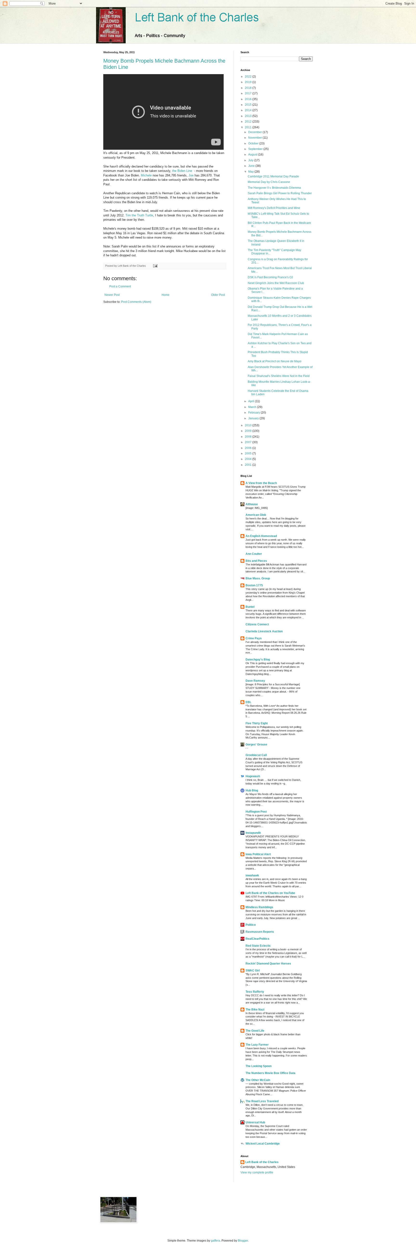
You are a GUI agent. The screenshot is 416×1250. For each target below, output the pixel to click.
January (254, 418)
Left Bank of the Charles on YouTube (270, 893)
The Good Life (255, 1030)
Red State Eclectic (258, 945)
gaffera (215, 1240)
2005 (248, 453)
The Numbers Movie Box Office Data (270, 1073)
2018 (248, 88)
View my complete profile (256, 1172)
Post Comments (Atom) (136, 302)
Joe (191, 175)
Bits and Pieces (256, 561)
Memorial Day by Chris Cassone (269, 182)
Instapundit (253, 833)
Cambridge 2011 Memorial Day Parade (273, 176)
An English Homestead (261, 536)
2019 (248, 82)
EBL (248, 702)
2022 (248, 76)
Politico (251, 924)
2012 (248, 121)
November (255, 137)
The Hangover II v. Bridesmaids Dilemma (274, 187)
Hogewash (253, 776)
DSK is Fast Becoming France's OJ (270, 277)
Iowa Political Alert (258, 854)
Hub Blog (252, 790)
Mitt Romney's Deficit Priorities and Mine (274, 208)
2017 (248, 93)
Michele (146, 175)
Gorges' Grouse (256, 744)
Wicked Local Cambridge (263, 1143)
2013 (248, 116)
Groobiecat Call (256, 755)
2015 (248, 104)
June (251, 166)
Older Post (218, 295)
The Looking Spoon (259, 1066)
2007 (248, 442)
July (251, 160)
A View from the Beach (261, 483)
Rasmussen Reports (260, 931)
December (255, 132)
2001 (248, 464)
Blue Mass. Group (258, 578)
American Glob (256, 515)
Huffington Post (256, 811)
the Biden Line (182, 171)
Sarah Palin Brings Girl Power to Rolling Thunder (280, 193)
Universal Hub (255, 1122)
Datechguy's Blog (258, 659)
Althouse (252, 504)
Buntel (250, 607)
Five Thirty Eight (257, 723)
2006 (248, 448)
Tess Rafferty (255, 991)
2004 (248, 459)
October (253, 143)
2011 (248, 127)
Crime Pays (254, 638)
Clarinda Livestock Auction (264, 631)
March (252, 407)
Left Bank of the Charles (262, 1162)
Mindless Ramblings (259, 907)
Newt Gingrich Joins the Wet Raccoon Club (276, 283)
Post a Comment (120, 286)
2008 (248, 436)
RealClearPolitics (257, 938)
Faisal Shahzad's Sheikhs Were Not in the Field (279, 376)
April (251, 401)
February (254, 412)
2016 (248, 99)
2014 (248, 110)
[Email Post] (154, 265)
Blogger (243, 1240)
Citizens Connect (257, 624)
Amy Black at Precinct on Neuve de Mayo (274, 361)
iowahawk (252, 875)
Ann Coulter (254, 554)
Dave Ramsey (255, 680)
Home (165, 295)
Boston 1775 (254, 585)
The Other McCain (258, 1080)
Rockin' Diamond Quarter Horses (268, 963)
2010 (248, 425)
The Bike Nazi (255, 1009)
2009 (248, 431)
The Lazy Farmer (257, 1044)
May (251, 171)
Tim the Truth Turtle (139, 215)
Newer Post (112, 295)
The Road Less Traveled (262, 1101)
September (255, 149)
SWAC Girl (253, 970)
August (253, 154)
